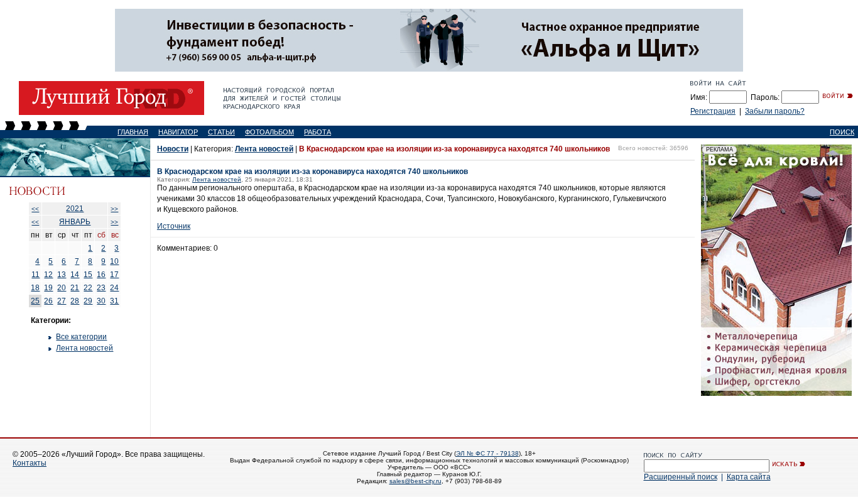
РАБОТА (317, 132)
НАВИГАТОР (178, 132)
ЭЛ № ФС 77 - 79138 (487, 453)
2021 (75, 208)
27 (61, 301)
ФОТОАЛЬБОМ (269, 132)
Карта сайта (749, 476)
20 (61, 287)
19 (48, 287)
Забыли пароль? (775, 111)
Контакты (29, 463)
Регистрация (713, 111)
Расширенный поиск (680, 476)
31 (114, 301)
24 (114, 287)
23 (101, 287)
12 (48, 274)
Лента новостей (84, 348)
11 (35, 274)
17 (114, 274)
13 (61, 274)
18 (35, 287)
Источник (173, 226)
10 (114, 261)
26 (48, 301)
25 (35, 301)
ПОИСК (842, 132)
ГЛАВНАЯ (132, 132)
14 (74, 274)
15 (88, 274)
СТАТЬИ (221, 132)
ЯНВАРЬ (74, 221)
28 (74, 301)
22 (88, 287)
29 (88, 301)
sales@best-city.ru (415, 481)
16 (101, 274)
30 (101, 301)
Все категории (81, 336)
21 (74, 287)
